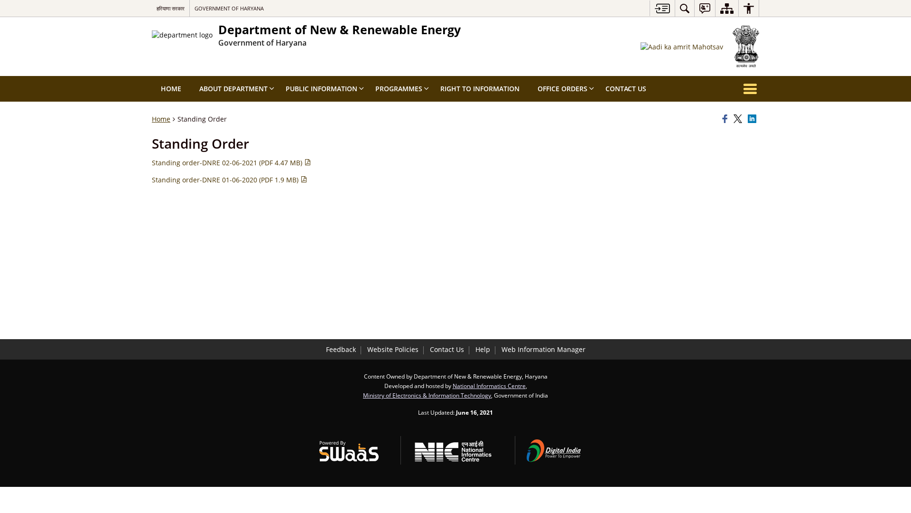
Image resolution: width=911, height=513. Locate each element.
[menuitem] (684, 8)
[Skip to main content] (662, 8)
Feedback (341, 349)
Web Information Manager (544, 349)
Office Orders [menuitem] (562, 88)
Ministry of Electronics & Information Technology (427, 395)
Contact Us (447, 349)
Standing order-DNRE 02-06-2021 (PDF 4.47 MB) (228, 162)
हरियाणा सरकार (171, 8)
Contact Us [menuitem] (625, 88)
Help (482, 349)
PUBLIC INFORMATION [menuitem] (321, 88)
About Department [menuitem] (233, 88)
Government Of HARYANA (229, 8)
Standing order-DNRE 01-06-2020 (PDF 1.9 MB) (226, 179)
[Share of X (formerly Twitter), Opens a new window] (739, 119)
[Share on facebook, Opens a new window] (726, 119)
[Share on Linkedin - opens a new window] (753, 119)
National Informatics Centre (489, 386)
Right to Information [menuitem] (480, 88)
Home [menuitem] (171, 88)
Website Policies (392, 349)
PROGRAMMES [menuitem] (398, 88)
